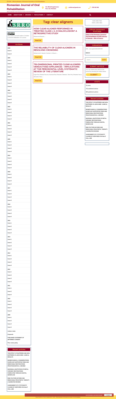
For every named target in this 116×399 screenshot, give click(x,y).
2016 (9, 204)
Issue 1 (10, 50)
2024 (9, 74)
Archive (28, 15)
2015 (9, 220)
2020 (9, 139)
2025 (9, 57)
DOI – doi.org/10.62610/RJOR (94, 49)
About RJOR (18, 15)
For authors (38, 15)
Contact (50, 15)
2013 (9, 253)
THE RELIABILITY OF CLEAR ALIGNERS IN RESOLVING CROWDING (54, 49)
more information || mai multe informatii (94, 395)
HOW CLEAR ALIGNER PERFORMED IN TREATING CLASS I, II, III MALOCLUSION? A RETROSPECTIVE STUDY (55, 31)
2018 (9, 171)
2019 (9, 155)
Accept (108, 395)
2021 (9, 123)
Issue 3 (10, 67)
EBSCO (88, 53)
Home (10, 15)
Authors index (11, 331)
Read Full (39, 41)
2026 (9, 48)
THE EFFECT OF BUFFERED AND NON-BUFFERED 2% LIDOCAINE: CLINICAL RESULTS (19, 355)
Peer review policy (13, 342)
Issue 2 (10, 54)
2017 (9, 188)
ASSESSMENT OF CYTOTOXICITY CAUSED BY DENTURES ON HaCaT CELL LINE (18, 387)
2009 (9, 315)
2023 (9, 90)
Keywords (10, 334)
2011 (9, 285)
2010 (9, 298)
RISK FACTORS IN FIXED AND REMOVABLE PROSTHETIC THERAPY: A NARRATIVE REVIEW (19, 380)
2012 (9, 269)
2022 (9, 106)
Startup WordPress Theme (41, 397)
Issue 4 (10, 70)
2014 (9, 236)
